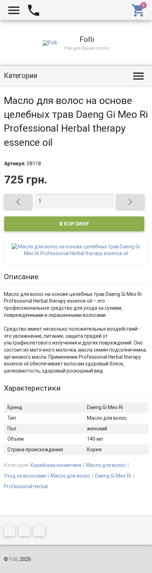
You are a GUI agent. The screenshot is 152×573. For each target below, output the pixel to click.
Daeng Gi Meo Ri (113, 476)
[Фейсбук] (11, 532)
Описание (21, 276)
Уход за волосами (25, 476)
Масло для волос (106, 465)
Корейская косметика (55, 465)
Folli (13, 559)
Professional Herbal (26, 486)
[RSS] (26, 532)
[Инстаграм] (41, 532)
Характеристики (32, 388)
